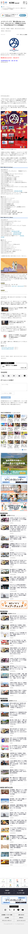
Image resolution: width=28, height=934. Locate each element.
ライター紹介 (7, 893)
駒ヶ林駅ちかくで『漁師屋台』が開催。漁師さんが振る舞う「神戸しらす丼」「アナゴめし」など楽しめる (18, 571)
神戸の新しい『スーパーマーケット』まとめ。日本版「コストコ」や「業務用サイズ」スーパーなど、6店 (18, 554)
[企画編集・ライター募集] (14, 493)
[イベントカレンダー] (14, 484)
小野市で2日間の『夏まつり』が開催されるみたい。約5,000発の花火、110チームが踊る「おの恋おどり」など (18, 684)
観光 (17, 881)
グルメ (10, 881)
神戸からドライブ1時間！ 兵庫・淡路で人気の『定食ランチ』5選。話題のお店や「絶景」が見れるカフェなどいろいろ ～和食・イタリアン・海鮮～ (18, 676)
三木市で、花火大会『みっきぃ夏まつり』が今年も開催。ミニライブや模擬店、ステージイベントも (18, 519)
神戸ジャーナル (13, 923)
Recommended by (18, 449)
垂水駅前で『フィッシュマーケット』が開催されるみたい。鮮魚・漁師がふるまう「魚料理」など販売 (18, 537)
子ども (3, 30)
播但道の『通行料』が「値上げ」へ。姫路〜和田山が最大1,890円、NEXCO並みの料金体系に (18, 771)
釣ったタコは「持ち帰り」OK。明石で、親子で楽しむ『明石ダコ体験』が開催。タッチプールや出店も (18, 642)
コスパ (10, 886)
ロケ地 (17, 886)
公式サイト (13, 286)
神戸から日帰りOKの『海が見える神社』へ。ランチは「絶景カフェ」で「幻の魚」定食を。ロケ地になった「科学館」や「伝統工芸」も (18, 705)
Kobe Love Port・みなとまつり (7, 347)
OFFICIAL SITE (17, 191)
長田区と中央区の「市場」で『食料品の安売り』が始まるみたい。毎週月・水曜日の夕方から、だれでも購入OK (18, 692)
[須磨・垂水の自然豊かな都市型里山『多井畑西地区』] (14, 475)
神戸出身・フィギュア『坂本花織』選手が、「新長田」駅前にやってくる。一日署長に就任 (18, 634)
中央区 (8, 28)
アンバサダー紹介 (21, 893)
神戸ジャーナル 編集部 (23, 34)
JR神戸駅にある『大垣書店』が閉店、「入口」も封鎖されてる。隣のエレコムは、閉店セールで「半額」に (18, 626)
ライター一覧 (23, 367)
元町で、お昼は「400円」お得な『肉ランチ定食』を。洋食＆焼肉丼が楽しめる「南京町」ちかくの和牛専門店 (18, 578)
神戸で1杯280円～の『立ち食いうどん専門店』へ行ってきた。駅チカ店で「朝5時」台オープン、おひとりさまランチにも (18, 562)
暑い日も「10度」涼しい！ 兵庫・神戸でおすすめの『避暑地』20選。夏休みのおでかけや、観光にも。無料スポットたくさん (18, 722)
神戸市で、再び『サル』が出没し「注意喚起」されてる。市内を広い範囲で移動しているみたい (18, 595)
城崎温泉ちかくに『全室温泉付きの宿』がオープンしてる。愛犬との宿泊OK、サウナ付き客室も (18, 714)
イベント (3, 28)
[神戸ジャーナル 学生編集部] (14, 510)
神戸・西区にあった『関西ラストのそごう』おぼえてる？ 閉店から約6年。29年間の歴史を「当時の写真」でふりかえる (18, 780)
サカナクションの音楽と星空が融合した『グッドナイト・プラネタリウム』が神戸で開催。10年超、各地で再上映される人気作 (18, 587)
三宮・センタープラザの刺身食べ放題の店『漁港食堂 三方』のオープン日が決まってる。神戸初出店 (18, 739)
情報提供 (7, 890)
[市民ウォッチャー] (14, 501)
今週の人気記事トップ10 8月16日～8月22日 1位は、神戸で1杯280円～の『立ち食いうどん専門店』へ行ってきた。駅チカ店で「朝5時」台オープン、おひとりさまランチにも (18, 528)
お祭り (13, 28)
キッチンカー (8, 30)
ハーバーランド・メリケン (20, 28)
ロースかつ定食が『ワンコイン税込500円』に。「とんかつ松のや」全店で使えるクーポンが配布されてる (18, 747)
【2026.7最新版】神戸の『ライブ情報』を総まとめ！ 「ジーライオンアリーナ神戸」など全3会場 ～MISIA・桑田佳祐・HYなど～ (18, 763)
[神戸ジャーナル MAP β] (14, 609)
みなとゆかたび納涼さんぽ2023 (7, 348)
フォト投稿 (20, 890)
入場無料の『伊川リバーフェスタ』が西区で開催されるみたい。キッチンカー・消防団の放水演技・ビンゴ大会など (18, 546)
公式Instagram (20, 286)
